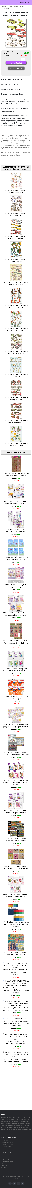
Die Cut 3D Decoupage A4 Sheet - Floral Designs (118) (16, 444)
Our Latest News (6, 1146)
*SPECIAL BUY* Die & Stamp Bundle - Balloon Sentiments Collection (16, 614)
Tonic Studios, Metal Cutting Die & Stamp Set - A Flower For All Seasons (16, 1009)
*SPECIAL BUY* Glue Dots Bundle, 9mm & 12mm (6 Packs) (16, 698)
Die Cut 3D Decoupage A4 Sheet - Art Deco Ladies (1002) (16, 283)
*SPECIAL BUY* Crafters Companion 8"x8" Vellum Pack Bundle (16, 953)
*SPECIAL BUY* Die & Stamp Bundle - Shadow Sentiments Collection (16, 502)
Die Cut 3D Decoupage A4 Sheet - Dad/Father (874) (16, 375)
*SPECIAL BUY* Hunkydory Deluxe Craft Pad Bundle (16, 586)
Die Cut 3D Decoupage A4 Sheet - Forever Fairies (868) (16, 191)
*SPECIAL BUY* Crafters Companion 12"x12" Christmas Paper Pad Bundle (16, 753)
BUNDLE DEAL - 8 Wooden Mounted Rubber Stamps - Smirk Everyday (16, 867)
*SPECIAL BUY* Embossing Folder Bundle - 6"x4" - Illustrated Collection (16, 670)
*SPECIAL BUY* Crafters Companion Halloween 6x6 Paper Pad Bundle (16, 1060)
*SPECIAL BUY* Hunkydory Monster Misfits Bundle (16, 1024)
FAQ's (2, 1163)
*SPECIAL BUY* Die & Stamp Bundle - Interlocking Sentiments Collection (16, 895)
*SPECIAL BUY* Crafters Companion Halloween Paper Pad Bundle (16, 839)
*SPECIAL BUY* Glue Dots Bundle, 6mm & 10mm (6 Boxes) (16, 558)
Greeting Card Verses (7, 1142)
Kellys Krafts (25, 2)
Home (4, 6)
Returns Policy (5, 1159)
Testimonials (4, 1165)
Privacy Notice (5, 1157)
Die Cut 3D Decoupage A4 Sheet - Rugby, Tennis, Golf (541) (16, 329)
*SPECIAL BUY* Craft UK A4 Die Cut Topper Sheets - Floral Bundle (16, 971)
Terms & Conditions (7, 1155)
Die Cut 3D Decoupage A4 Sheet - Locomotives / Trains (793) (16, 421)
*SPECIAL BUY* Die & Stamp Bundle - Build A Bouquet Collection (16, 811)
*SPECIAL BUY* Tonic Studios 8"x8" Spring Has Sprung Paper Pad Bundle (16, 725)
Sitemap (3, 1167)
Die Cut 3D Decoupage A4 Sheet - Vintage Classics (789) (16, 352)
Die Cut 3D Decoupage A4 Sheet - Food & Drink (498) (16, 306)
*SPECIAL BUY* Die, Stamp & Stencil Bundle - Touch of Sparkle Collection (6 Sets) (16, 782)
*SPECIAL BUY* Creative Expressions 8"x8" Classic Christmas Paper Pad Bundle (16, 924)
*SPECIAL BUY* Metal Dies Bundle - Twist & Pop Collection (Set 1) (16, 1042)
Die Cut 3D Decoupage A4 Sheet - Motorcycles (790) (16, 214)
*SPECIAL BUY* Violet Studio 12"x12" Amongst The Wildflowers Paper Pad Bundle (16, 990)
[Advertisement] (16, 1092)
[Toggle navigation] (3, 2)
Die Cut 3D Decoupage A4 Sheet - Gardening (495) (16, 260)
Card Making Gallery (7, 1144)
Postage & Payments (7, 1161)
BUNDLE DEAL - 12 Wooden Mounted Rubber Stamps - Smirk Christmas (16, 642)
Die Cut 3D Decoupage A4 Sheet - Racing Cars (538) (16, 398)
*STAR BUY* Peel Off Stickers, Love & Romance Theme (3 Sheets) (16, 474)
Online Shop (4, 1140)
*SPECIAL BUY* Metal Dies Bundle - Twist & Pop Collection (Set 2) (16, 530)
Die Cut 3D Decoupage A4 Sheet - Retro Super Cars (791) (16, 237)
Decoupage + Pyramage (16, 6)
